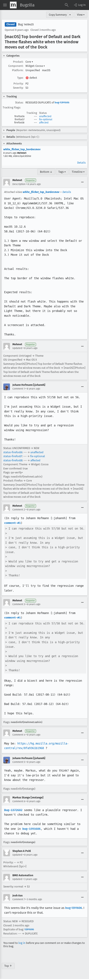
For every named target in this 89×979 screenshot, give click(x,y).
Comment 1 (18, 388)
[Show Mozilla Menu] (13, 5)
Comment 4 (18, 734)
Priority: (18, 83)
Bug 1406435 (26, 24)
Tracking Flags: (12, 107)
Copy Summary (58, 14)
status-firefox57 (12, 456)
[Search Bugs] (66, 5)
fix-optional (45, 119)
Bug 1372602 (13, 810)
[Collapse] (82, 182)
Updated (17, 348)
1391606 (29, 929)
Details (81, 162)
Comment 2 (18, 509)
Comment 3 (18, 604)
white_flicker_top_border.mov (22, 149)
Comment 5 (18, 762)
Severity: (18, 87)
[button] (79, 5)
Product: (18, 61)
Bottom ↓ (46, 171)
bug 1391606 (62, 102)
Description (18, 184)
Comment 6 (18, 801)
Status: (19, 102)
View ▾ (81, 14)
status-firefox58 (12, 460)
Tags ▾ (62, 171)
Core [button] (29, 61)
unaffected (45, 116)
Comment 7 (18, 899)
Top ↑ (8, 965)
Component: (15, 65)
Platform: (17, 70)
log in (21, 942)
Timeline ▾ (78, 171)
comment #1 (12, 523)
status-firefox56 (12, 452)
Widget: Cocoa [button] (35, 65)
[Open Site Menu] (5, 5)
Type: (20, 77)
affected (43, 122)
